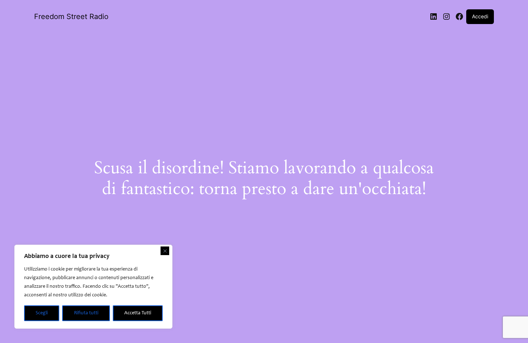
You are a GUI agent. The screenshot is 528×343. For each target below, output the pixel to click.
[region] (93, 287)
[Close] (165, 250)
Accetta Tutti (137, 313)
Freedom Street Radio (71, 16)
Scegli (42, 313)
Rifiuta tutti (86, 313)
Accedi (480, 16)
